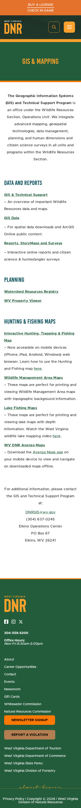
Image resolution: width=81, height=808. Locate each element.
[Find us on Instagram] (15, 621)
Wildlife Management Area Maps (33, 377)
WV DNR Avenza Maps (24, 445)
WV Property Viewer (23, 301)
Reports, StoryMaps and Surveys (33, 243)
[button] (54, 27)
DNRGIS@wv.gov (41, 512)
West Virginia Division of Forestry (29, 770)
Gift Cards (12, 696)
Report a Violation (29, 734)
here (38, 368)
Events (9, 681)
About (9, 659)
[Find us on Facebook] (7, 621)
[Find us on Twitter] (22, 622)
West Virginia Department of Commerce (35, 756)
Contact (10, 674)
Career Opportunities (20, 667)
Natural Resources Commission (27, 711)
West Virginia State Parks (23, 763)
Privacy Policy (13, 799)
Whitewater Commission (22, 704)
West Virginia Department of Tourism (32, 748)
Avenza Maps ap (47, 452)
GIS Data (11, 218)
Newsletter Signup (29, 720)
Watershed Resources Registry (31, 291)
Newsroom (12, 689)
